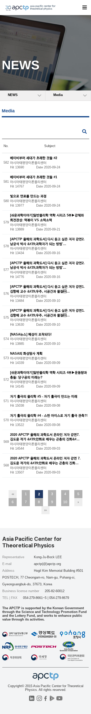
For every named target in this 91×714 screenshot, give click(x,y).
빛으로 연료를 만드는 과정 (28, 196)
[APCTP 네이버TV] (52, 698)
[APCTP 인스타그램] (39, 698)
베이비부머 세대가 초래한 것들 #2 (33, 158)
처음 (13, 494)
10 (65, 502)
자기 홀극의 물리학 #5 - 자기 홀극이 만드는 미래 (43, 396)
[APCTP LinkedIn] (32, 698)
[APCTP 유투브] (59, 698)
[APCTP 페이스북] (45, 698)
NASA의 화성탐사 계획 (26, 353)
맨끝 (45, 510)
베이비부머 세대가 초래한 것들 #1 (33, 177)
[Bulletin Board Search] (84, 131)
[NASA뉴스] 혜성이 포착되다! (31, 334)
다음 (78, 502)
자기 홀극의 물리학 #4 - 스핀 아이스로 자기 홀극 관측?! (48, 415)
